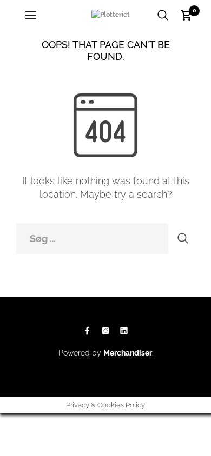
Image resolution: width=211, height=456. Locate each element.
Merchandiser (127, 352)
